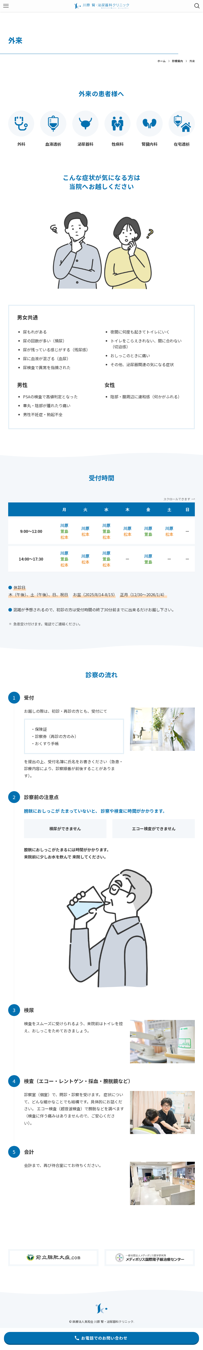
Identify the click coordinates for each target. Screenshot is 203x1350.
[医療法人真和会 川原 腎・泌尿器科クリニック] (101, 6)
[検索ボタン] (197, 6)
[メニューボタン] (6, 6)
